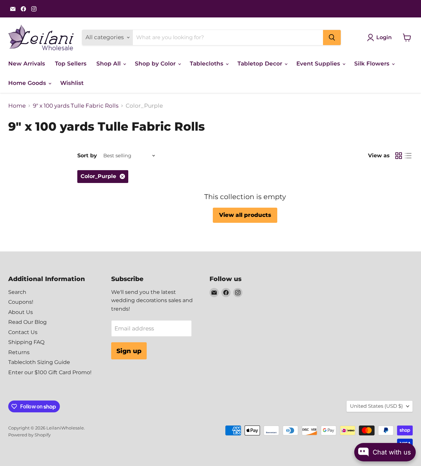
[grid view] (399, 156)
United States (376, 406)
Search (17, 292)
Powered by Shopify (29, 434)
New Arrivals (26, 63)
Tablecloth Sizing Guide (39, 362)
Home (17, 106)
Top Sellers (71, 63)
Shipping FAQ (26, 342)
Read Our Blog (27, 322)
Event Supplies (319, 63)
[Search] (332, 37)
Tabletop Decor (260, 63)
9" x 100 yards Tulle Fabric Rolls (75, 106)
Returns (19, 352)
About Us (20, 312)
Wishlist (72, 83)
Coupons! (20, 302)
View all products (245, 215)
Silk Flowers (372, 63)
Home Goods (28, 83)
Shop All (109, 63)
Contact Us (22, 332)
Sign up (128, 351)
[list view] (408, 156)
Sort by (87, 156)
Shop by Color (156, 63)
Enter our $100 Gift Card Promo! (49, 372)
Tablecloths (207, 63)
